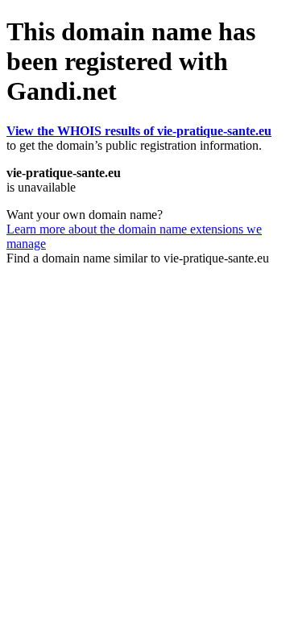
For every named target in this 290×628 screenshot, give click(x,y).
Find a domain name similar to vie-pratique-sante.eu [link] (137, 258)
